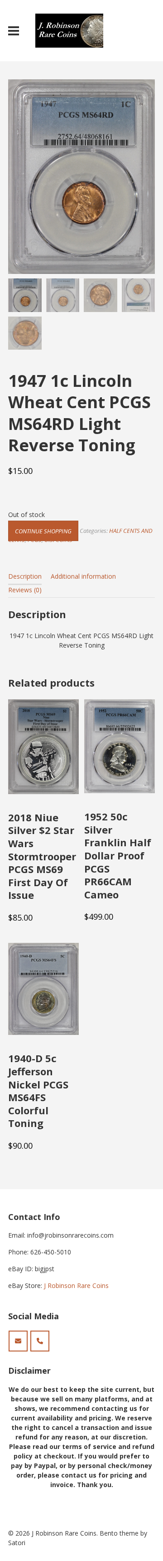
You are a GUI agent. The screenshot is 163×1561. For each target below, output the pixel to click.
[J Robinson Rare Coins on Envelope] (18, 1341)
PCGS (35, 540)
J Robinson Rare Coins (76, 1285)
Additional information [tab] (83, 576)
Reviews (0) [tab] (25, 589)
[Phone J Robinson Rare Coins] (39, 1341)
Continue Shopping (43, 531)
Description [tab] (25, 576)
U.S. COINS (58, 540)
